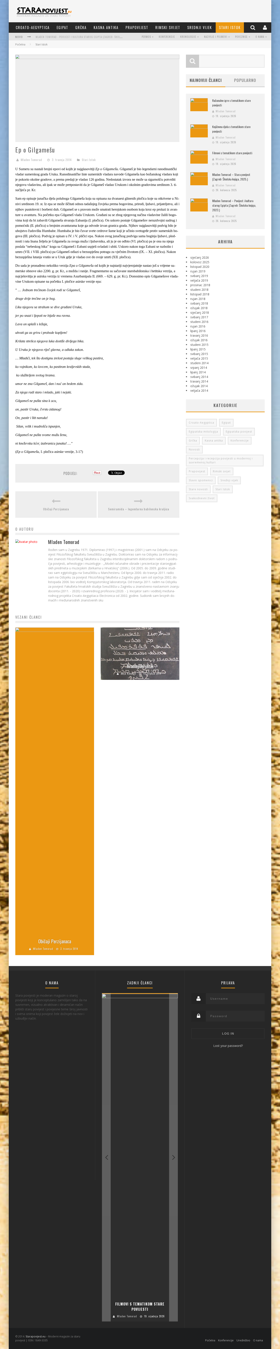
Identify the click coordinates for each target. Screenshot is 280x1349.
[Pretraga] (253, 27)
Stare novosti (198, 489)
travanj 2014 (199, 381)
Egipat (62, 27)
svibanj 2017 (199, 317)
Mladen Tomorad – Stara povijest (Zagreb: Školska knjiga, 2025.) (231, 176)
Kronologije (188, 36)
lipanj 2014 (198, 372)
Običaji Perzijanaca (56, 509)
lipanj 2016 (198, 331)
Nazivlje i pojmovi (215, 36)
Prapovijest (137, 27)
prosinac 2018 (200, 285)
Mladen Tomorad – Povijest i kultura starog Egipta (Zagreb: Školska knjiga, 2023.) (234, 205)
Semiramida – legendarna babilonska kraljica (138, 509)
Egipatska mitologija (203, 431)
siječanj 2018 (199, 312)
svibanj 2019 (199, 276)
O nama (260, 36)
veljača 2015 (199, 358)
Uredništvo (243, 1340)
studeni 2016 (199, 322)
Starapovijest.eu (36, 1336)
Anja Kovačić (128, 673)
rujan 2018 (197, 299)
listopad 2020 (199, 267)
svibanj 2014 (199, 377)
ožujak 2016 (199, 340)
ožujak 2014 (199, 386)
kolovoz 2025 (199, 262)
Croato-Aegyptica (33, 27)
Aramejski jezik (140, 665)
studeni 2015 (199, 345)
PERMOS (146, 36)
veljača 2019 (199, 280)
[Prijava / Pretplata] (265, 27)
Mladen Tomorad (31, 160)
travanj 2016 (199, 335)
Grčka (81, 27)
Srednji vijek (199, 27)
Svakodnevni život (202, 498)
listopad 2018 (199, 294)
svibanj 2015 (199, 354)
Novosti (194, 449)
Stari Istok (230, 27)
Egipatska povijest (239, 431)
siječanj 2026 (199, 257)
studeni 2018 (199, 289)
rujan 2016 (197, 326)
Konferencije (167, 36)
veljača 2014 (199, 390)
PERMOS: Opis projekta (50, 37)
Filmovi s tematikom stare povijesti (232, 153)
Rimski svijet (167, 27)
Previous (106, 1157)
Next (173, 1157)
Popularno (245, 80)
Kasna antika (106, 27)
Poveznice (241, 36)
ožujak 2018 (199, 308)
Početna (20, 44)
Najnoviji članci (206, 80)
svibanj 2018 (199, 303)
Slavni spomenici (201, 480)
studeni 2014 (199, 363)
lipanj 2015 (198, 349)
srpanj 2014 (198, 367)
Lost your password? (228, 1046)
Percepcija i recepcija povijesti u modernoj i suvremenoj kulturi (221, 460)
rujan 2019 (197, 271)
